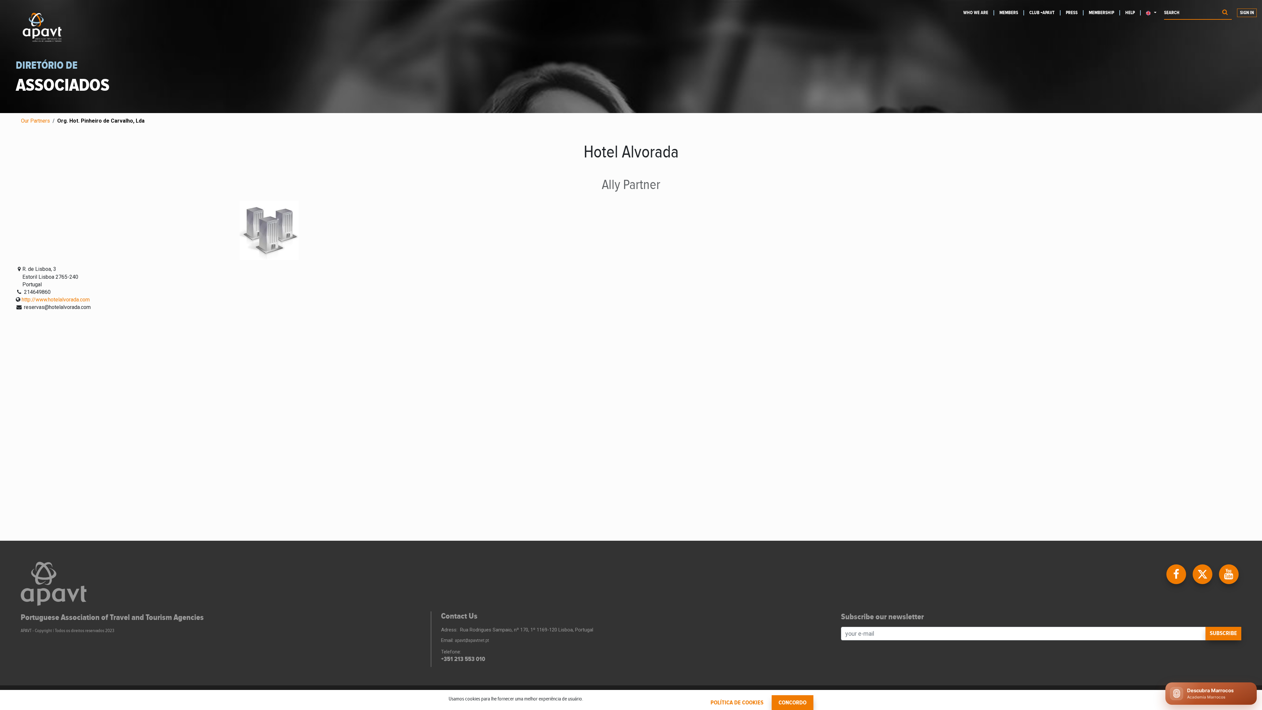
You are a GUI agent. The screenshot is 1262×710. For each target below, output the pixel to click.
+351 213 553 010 (463, 659)
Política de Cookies (737, 702)
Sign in (1247, 12)
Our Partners (35, 121)
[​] (1177, 574)
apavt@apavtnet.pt (472, 640)
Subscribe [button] (1223, 633)
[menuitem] (979, 13)
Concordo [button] (792, 702)
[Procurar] (1225, 13)
